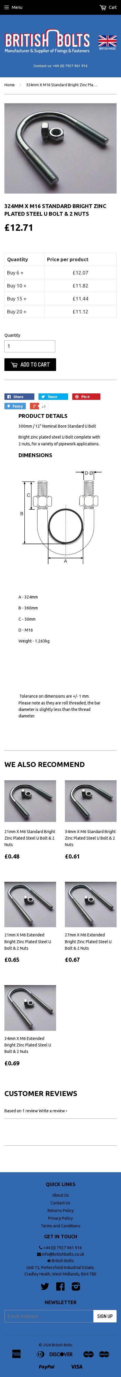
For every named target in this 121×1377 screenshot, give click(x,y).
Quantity (12, 335)
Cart (112, 7)
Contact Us (60, 1203)
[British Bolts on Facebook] (60, 1288)
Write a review (52, 1110)
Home (9, 85)
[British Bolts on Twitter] (45, 1288)
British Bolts (62, 1345)
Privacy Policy (60, 1218)
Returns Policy (61, 1210)
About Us (60, 1195)
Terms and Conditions (60, 1226)
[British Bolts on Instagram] (76, 1288)
